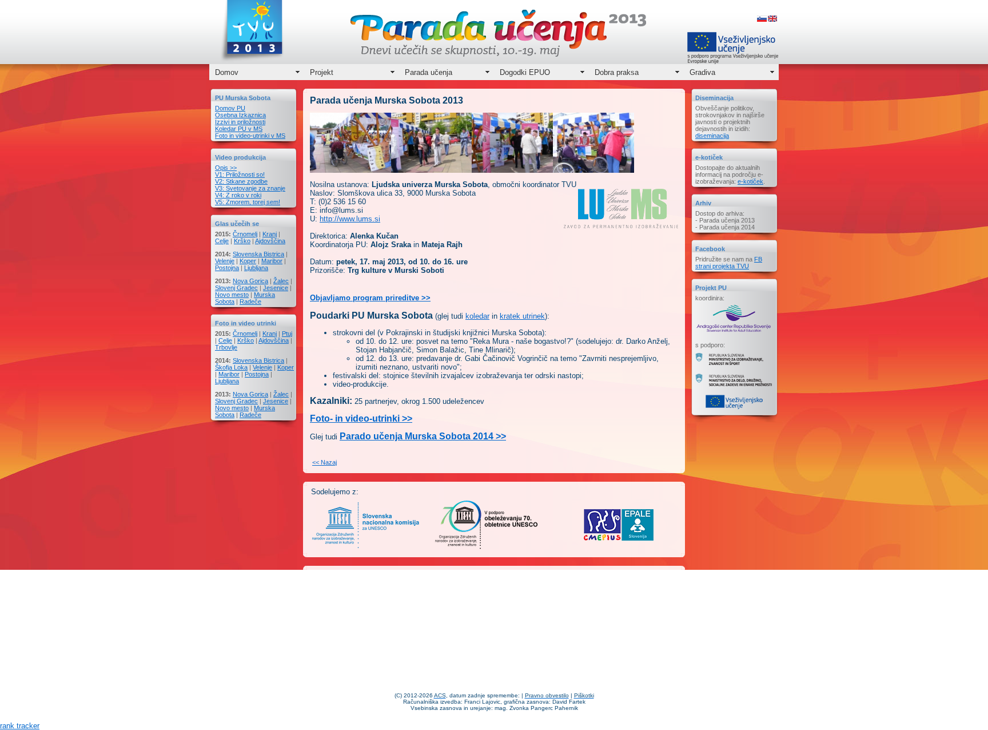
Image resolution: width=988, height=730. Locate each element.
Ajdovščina (270, 240)
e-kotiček (750, 181)
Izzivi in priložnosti (240, 121)
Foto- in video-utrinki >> (361, 418)
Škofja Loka (231, 367)
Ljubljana (256, 267)
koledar (477, 316)
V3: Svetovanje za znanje (250, 188)
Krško (242, 240)
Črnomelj (245, 234)
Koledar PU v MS (238, 128)
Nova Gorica (250, 280)
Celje (222, 240)
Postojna (227, 267)
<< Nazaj (324, 462)
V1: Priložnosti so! (240, 174)
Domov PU (230, 108)
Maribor (271, 260)
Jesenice (275, 287)
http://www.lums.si (350, 219)
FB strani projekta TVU (728, 262)
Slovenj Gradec (236, 287)
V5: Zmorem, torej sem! (247, 202)
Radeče (250, 301)
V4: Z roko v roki (238, 195)
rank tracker (19, 725)
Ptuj (287, 333)
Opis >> (226, 167)
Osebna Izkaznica (240, 115)
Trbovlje (226, 347)
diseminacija (712, 135)
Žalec (281, 280)
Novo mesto (232, 294)
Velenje (224, 260)
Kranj (269, 234)
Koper (248, 260)
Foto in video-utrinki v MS (250, 135)
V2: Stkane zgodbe (241, 181)
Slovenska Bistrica (258, 254)
